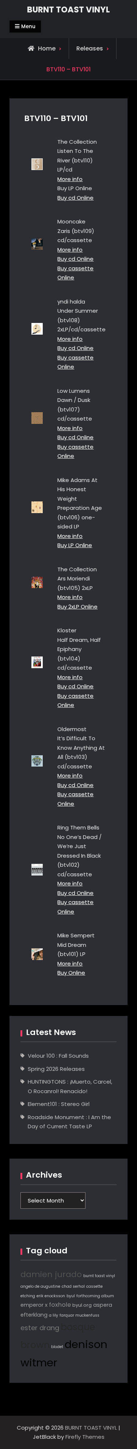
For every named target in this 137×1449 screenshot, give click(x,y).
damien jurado (51, 1274)
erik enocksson (51, 1296)
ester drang (39, 1327)
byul (70, 1296)
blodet (57, 1347)
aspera (102, 1305)
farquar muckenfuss (79, 1315)
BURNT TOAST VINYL (68, 9)
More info (70, 179)
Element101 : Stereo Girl (59, 1104)
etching (27, 1296)
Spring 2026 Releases (56, 1069)
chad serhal (73, 1286)
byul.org (82, 1305)
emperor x (33, 1305)
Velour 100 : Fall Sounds (58, 1056)
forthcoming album (95, 1296)
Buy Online (71, 972)
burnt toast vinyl (99, 1276)
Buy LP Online (74, 545)
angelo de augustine (40, 1286)
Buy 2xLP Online (77, 606)
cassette (94, 1286)
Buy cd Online (75, 198)
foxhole (60, 1305)
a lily (53, 1315)
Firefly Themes (84, 1437)
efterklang (33, 1314)
